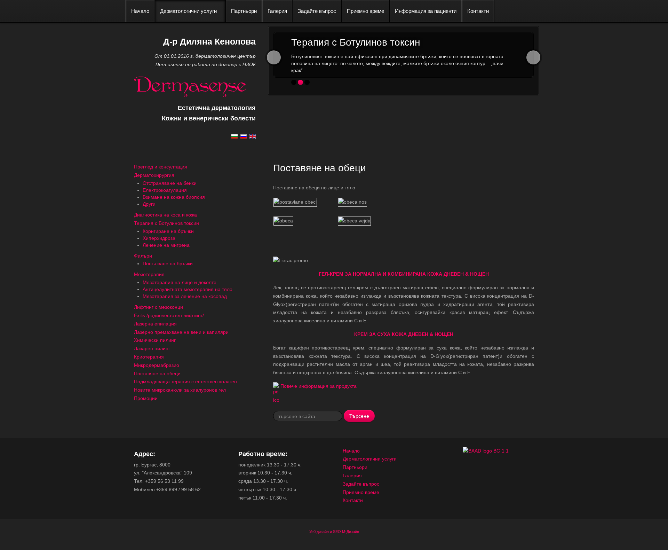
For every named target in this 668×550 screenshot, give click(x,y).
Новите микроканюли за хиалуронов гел (180, 390)
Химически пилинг (155, 340)
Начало (140, 11)
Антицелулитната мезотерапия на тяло (187, 289)
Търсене (359, 415)
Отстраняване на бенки (170, 183)
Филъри (143, 256)
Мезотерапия (149, 274)
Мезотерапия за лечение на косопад (185, 296)
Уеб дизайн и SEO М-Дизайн (334, 531)
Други (149, 204)
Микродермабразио (156, 365)
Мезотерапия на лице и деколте (179, 282)
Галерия (277, 11)
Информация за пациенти (425, 11)
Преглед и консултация (160, 167)
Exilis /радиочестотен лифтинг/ (169, 315)
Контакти (478, 11)
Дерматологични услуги (188, 11)
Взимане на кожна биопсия (174, 197)
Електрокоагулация (165, 190)
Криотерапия (149, 357)
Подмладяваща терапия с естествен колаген (185, 381)
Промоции (146, 398)
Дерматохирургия (154, 175)
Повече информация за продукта (318, 386)
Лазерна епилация (155, 324)
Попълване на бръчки (168, 263)
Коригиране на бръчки (168, 231)
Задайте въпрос (317, 11)
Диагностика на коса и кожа (165, 215)
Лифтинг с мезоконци (158, 307)
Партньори (244, 11)
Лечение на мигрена (166, 245)
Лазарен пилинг (152, 348)
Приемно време (365, 11)
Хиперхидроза (159, 238)
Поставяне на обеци (157, 373)
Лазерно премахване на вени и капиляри (181, 332)
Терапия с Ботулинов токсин (166, 223)
